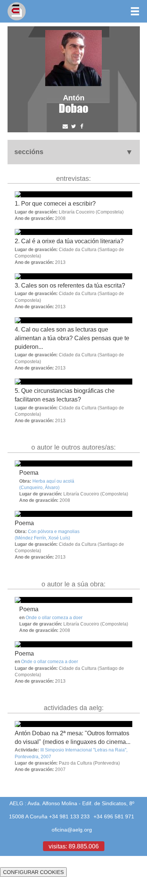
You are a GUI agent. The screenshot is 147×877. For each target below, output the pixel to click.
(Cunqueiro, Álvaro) (39, 487)
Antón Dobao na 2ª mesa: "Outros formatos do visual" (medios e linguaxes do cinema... (72, 737)
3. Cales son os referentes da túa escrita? (70, 285)
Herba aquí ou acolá (53, 481)
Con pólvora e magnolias (54, 531)
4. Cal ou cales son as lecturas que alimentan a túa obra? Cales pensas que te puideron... (72, 338)
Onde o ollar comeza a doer (54, 617)
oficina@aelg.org (72, 830)
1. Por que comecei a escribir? (55, 203)
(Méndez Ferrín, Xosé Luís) (42, 538)
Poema (28, 472)
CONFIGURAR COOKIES (33, 872)
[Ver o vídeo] (73, 463)
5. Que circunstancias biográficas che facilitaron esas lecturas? (65, 395)
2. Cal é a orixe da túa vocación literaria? (69, 241)
